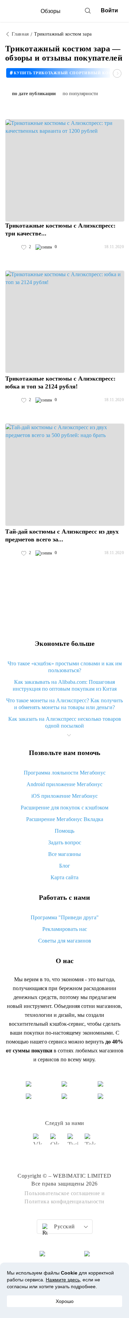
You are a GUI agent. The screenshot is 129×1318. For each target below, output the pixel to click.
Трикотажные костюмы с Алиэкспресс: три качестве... (60, 229)
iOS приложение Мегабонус (64, 796)
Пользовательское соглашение (62, 1193)
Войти (109, 10)
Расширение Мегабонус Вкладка (64, 819)
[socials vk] (38, 1142)
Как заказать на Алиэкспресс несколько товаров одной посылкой (64, 722)
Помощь (64, 831)
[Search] (87, 10)
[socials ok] (56, 1142)
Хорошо (65, 1301)
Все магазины (64, 854)
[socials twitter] (73, 1142)
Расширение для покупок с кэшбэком (64, 807)
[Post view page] (65, 170)
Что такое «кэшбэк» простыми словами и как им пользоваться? (65, 667)
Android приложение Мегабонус (64, 784)
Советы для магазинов (64, 941)
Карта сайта (64, 877)
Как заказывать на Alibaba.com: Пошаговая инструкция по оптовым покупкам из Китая (65, 685)
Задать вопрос (64, 842)
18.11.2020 (114, 246)
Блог (64, 866)
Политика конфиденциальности (64, 1201)
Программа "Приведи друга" (65, 917)
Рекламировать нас (64, 929)
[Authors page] (12, 247)
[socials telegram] (90, 1142)
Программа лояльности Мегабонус (65, 773)
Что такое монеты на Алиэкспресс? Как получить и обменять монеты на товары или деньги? (64, 704)
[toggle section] (69, 735)
